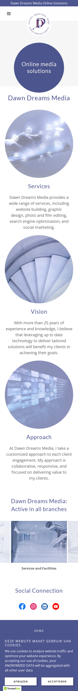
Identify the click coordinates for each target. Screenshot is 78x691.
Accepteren (57, 681)
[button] (10, 14)
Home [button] (39, 631)
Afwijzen (21, 681)
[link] (39, 13)
